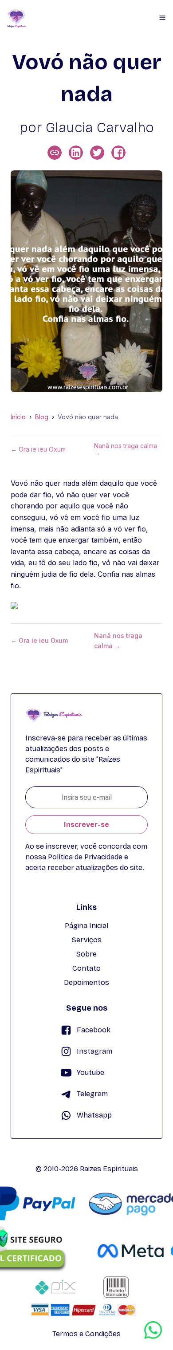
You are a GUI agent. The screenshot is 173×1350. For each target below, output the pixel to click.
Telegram (92, 1094)
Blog (41, 417)
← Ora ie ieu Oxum (38, 449)
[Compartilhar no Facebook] (118, 153)
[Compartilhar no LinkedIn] (76, 153)
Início (18, 417)
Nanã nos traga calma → (125, 449)
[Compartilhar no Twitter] (97, 153)
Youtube (90, 1072)
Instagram (94, 1051)
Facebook (93, 1030)
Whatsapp (94, 1115)
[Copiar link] (54, 153)
